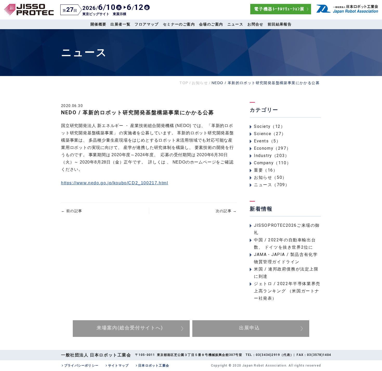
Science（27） (270, 133)
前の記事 (71, 211)
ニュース (235, 24)
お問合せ (255, 24)
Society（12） (269, 126)
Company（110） (272, 162)
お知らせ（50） (270, 177)
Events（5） (267, 141)
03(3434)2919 (268, 355)
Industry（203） (271, 155)
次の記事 (226, 211)
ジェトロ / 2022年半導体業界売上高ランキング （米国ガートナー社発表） (287, 291)
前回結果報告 (280, 24)
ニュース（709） (271, 184)
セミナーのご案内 (179, 24)
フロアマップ (147, 24)
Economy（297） (272, 148)
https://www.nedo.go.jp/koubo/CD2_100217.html (114, 183)
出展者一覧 (120, 24)
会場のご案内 (211, 24)
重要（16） (266, 170)
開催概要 (98, 24)
